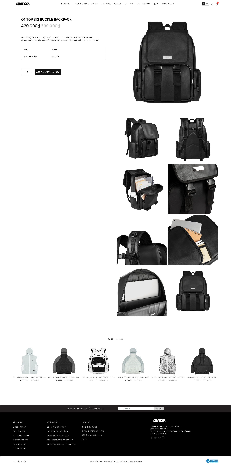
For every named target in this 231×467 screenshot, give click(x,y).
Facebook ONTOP (20, 440)
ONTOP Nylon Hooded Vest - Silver (167, 378)
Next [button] (225, 365)
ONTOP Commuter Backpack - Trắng (98, 378)
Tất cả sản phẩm (81, 4)
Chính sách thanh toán (58, 436)
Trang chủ (65, 4)
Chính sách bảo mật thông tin (61, 444)
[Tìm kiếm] (212, 4)
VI (203, 4)
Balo (94, 4)
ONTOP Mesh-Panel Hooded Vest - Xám (29, 378)
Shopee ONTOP (19, 427)
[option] (29, 363)
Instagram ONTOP (21, 436)
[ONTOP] (23, 3)
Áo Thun (117, 4)
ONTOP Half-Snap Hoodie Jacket (202, 378)
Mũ (131, 4)
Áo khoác (106, 4)
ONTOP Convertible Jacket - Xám (133, 378)
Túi (137, 4)
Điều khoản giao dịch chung (60, 440)
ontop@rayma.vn (96, 431)
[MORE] (96, 40)
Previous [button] (6, 365)
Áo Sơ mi (146, 4)
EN (207, 4)
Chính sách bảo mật (56, 427)
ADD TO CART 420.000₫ (47, 72)
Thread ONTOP (19, 448)
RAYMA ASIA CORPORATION (133, 461)
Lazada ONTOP (19, 444)
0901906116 (97, 435)
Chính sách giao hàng (57, 431)
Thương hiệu (168, 4)
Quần (156, 4)
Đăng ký (158, 409)
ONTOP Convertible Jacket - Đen (64, 378)
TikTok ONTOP (19, 431)
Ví (126, 4)
